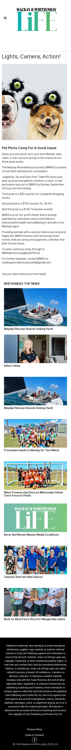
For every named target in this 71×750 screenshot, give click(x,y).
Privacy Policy (34, 729)
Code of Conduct (34, 735)
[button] (6, 18)
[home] (35, 19)
